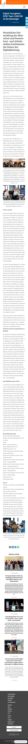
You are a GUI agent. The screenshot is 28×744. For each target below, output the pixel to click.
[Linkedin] (15, 547)
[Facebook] (10, 547)
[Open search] (25, 2)
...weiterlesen (14, 597)
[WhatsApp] (18, 547)
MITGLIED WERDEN (14, 730)
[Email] (13, 547)
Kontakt (14, 727)
